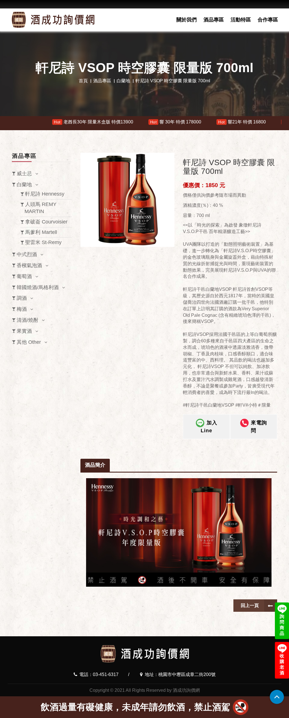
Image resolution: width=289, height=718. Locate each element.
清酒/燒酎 (27, 320)
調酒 (22, 298)
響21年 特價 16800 (202, 121)
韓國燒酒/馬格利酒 (38, 287)
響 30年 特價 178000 (136, 121)
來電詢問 (259, 426)
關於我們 (186, 20)
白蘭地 (123, 80)
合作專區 (268, 20)
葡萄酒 (24, 276)
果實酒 (24, 331)
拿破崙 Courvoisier (46, 222)
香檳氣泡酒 (29, 265)
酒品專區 (213, 20)
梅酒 (22, 309)
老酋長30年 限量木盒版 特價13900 (54, 121)
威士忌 (24, 173)
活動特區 (241, 20)
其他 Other (29, 342)
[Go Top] (277, 697)
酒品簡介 (95, 465)
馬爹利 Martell (41, 232)
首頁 (83, 80)
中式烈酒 (27, 254)
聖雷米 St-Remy (43, 242)
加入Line (209, 426)
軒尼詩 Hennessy (44, 194)
